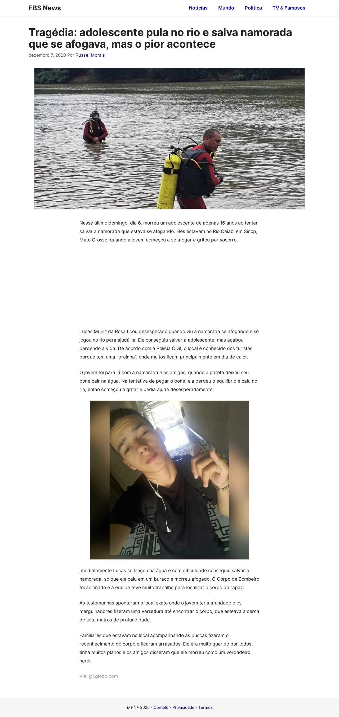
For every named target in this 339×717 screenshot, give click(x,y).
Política (253, 8)
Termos (205, 707)
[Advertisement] (169, 288)
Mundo (226, 8)
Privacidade (183, 707)
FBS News (45, 8)
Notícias (198, 8)
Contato (161, 707)
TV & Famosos (289, 8)
